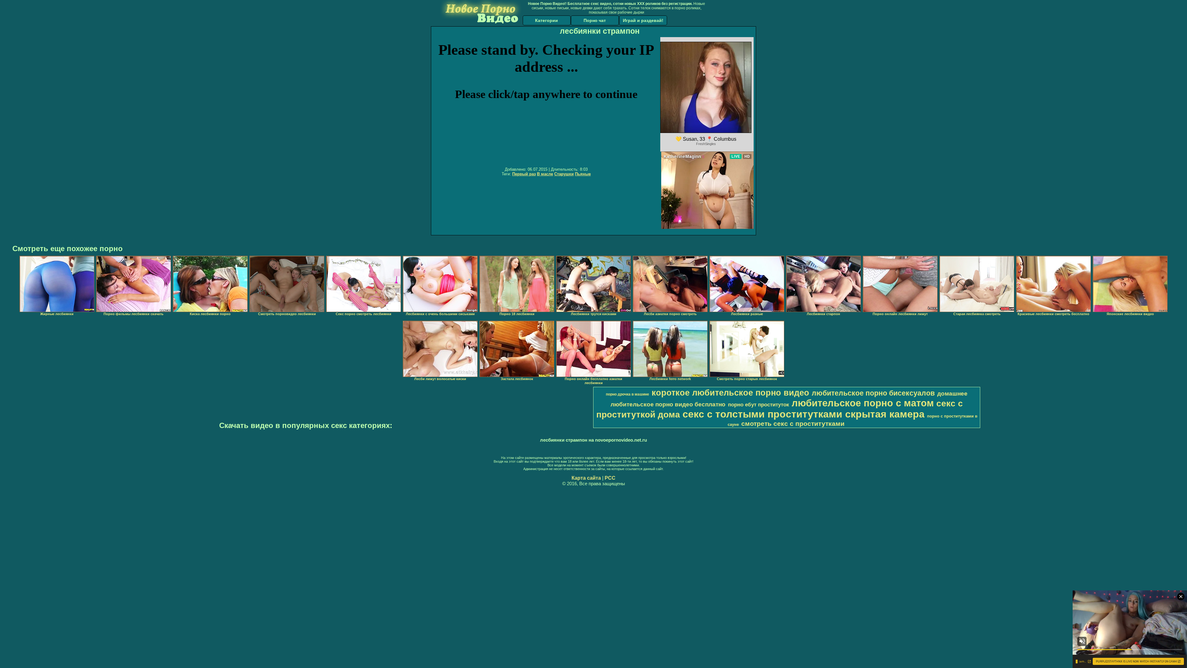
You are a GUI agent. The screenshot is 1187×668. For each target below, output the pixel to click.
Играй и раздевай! (643, 20)
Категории (546, 20)
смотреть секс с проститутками (793, 423)
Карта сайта (586, 478)
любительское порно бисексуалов (873, 393)
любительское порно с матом (863, 403)
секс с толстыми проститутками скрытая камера (804, 414)
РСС (610, 478)
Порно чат (595, 20)
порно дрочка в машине (627, 394)
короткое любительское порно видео (730, 392)
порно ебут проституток (758, 404)
